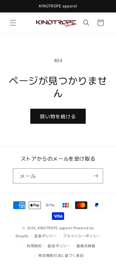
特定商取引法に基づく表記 (60, 255)
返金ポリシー (45, 235)
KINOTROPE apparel (55, 227)
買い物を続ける (58, 116)
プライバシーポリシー (82, 235)
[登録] (96, 175)
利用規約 (34, 245)
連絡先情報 (85, 245)
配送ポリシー (59, 245)
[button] (13, 23)
